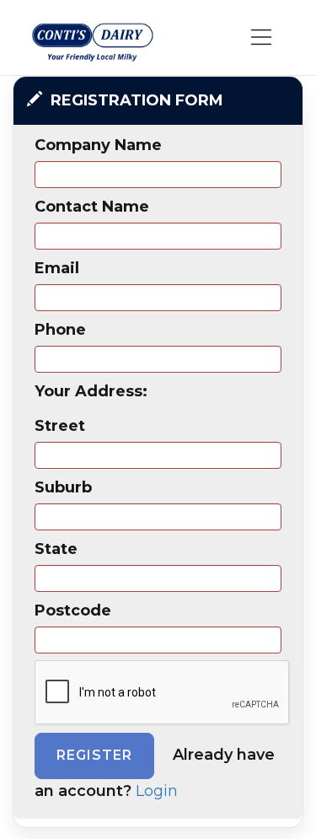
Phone (60, 329)
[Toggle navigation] (262, 38)
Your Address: (91, 391)
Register (94, 755)
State (56, 549)
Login (157, 791)
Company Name (98, 145)
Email (57, 268)
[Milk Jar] (92, 41)
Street (60, 426)
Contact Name (92, 206)
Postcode (73, 610)
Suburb (63, 487)
